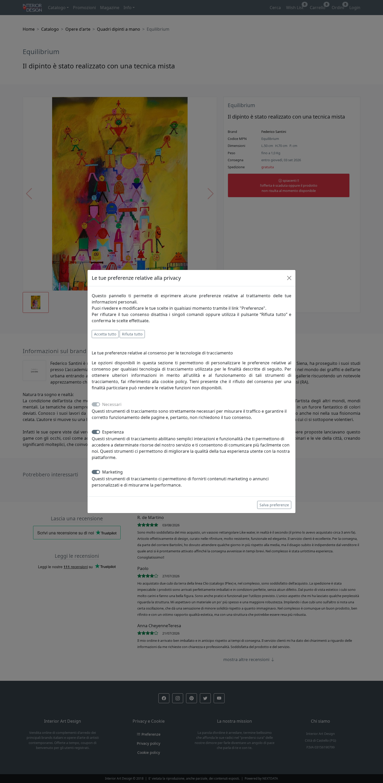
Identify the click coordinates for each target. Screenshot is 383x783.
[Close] (289, 278)
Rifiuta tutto (132, 334)
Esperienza (113, 432)
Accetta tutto (105, 334)
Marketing (112, 472)
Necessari (111, 404)
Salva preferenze (274, 504)
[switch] (96, 432)
